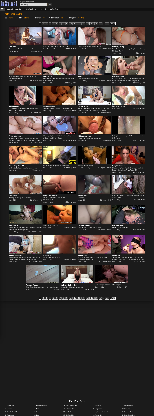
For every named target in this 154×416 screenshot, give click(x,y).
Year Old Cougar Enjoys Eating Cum (55, 46)
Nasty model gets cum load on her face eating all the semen (128, 196)
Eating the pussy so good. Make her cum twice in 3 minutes (128, 137)
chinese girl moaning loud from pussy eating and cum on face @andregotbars (25, 228)
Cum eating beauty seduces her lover (90, 46)
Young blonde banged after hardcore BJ (56, 165)
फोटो (46, 9)
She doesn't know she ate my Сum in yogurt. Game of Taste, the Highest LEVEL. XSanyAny (128, 258)
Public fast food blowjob (120, 227)
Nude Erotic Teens (129, 415)
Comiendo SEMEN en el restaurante (21, 49)
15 (92, 24)
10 (71, 24)
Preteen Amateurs (41, 405)
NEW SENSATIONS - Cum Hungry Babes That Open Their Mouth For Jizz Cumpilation (128, 80)
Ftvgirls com (99, 409)
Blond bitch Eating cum (51, 225)
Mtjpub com (10, 405)
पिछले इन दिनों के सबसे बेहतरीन (15, 9)
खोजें (50, 4)
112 (107, 24)
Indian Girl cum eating (85, 165)
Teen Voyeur (10, 415)
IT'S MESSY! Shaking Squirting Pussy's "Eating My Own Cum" (128, 50)
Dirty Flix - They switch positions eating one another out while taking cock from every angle (24, 139)
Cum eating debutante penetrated (71, 287)
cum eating (81, 198)
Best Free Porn (128, 405)
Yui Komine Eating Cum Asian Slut (89, 138)
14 (88, 24)
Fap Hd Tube (69, 412)
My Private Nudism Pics (102, 412)
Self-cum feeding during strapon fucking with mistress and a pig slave (93, 258)
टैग (40, 9)
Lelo (37, 415)
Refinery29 (98, 415)
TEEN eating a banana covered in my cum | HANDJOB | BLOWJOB (23, 109)
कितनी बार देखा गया (31, 9)
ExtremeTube (70, 409)
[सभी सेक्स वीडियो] (2, 9)
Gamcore (9, 409)
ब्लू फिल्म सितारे (54, 9)
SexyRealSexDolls (12, 412)
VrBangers (98, 405)
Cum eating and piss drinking (88, 78)
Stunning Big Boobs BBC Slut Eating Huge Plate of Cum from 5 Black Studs (59, 137)
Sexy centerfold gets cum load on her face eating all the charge (23, 77)
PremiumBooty (128, 412)
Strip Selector (40, 412)
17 (101, 24)
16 (96, 24)
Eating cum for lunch (119, 106)
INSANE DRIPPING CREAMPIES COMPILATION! (55, 199)
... (103, 24)
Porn (37, 409)
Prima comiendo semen (51, 257)
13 (83, 24)
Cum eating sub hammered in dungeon (108, 285)
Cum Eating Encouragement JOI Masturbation (42, 287)
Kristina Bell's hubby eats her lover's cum (23, 168)
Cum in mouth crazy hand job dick (89, 227)
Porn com (127, 409)
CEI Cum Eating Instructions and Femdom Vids (59, 108)
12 (79, 24)
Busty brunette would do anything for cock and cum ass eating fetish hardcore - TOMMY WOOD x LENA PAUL (93, 110)
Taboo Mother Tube (71, 405)
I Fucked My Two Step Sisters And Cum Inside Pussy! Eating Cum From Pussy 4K (128, 169)
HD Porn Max (70, 415)
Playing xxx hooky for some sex (20, 198)
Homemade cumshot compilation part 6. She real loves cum (58, 80)
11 (75, 24)
